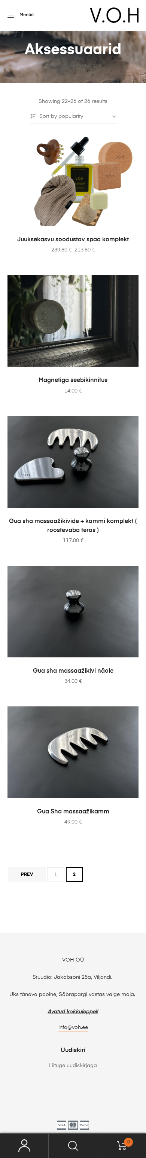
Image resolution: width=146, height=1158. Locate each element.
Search (73, 1146)
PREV (27, 875)
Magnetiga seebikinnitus (73, 381)
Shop (51, 65)
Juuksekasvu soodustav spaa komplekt (73, 240)
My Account (24, 1146)
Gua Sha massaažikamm (73, 812)
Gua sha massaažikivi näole (73, 671)
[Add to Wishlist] (129, 143)
